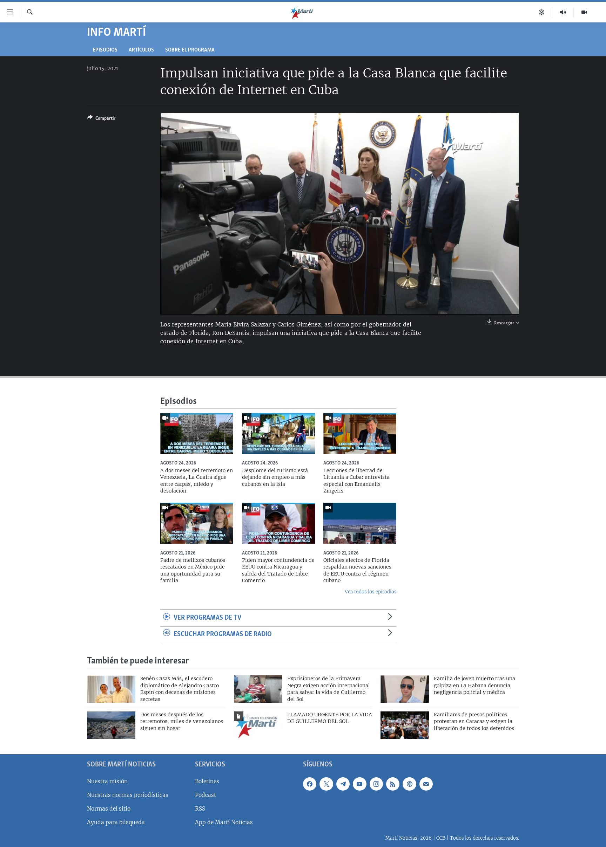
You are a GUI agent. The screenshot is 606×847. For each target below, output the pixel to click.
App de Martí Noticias (224, 822)
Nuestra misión (107, 781)
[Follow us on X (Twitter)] (326, 783)
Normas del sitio (108, 808)
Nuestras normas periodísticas (127, 794)
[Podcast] (541, 12)
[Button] (101, 119)
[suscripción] (426, 783)
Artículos (141, 50)
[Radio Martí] (563, 12)
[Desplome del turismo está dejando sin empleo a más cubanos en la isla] (278, 433)
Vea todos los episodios (370, 592)
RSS (200, 808)
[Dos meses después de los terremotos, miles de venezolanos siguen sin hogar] (111, 725)
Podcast (205, 794)
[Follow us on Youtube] (359, 783)
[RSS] (392, 783)
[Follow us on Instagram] (376, 783)
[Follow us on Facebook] (309, 783)
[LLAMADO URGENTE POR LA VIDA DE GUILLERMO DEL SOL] (258, 725)
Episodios (105, 50)
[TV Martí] (584, 12)
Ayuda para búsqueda (116, 822)
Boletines (207, 781)
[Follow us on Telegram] (343, 783)
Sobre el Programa (190, 50)
